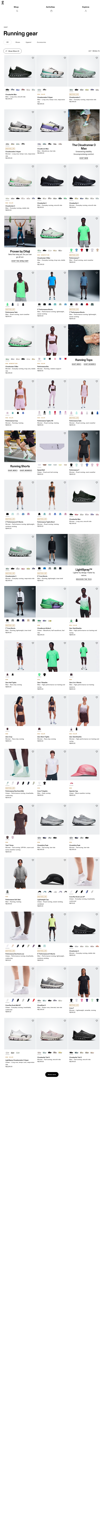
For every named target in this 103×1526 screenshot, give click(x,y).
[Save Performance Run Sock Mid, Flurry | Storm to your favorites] (33, 752)
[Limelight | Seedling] (87, 89)
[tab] (17, 10)
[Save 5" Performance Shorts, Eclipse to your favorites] (65, 273)
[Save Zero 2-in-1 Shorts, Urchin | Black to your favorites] (97, 643)
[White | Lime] (49, 620)
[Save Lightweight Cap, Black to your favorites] (65, 860)
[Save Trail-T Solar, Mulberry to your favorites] (33, 806)
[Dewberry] (76, 304)
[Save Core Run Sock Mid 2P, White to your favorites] (33, 969)
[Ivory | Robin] (28, 198)
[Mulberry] (7, 837)
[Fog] (65, 465)
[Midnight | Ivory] (12, 89)
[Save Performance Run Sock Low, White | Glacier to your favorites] (33, 914)
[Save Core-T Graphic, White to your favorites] (65, 752)
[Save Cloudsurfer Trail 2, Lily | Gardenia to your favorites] (65, 1021)
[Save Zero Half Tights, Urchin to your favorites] (33, 643)
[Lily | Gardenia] (39, 1052)
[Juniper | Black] (44, 837)
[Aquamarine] (55, 304)
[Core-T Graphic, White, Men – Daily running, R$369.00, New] (52, 764)
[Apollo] (49, 568)
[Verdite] (71, 620)
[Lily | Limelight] (12, 143)
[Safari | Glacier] (87, 1052)
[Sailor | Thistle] (92, 514)
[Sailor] (60, 358)
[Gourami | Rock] (76, 250)
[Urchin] (7, 674)
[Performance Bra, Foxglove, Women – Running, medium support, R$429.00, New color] (52, 340)
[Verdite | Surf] (65, 198)
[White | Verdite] (39, 250)
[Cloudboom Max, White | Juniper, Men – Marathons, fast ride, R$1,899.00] (52, 125)
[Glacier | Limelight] (76, 198)
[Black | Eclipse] (7, 89)
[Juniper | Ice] (55, 1000)
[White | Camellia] (76, 514)
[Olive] (92, 304)
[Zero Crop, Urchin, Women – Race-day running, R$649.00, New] (20, 710)
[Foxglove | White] (71, 729)
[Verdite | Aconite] (39, 620)
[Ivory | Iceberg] (55, 198)
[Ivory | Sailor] (81, 198)
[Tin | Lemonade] (33, 783)
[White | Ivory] (81, 946)
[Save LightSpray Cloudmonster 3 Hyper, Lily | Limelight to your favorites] (33, 1021)
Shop (6, 27)
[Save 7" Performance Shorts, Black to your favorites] (97, 273)
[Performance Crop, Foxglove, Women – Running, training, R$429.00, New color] (20, 394)
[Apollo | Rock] (39, 837)
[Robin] (87, 304)
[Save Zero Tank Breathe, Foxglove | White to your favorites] (97, 697)
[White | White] (28, 89)
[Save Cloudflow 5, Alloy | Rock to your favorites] (65, 969)
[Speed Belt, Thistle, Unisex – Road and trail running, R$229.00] (52, 446)
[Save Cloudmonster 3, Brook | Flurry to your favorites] (97, 58)
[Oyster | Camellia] (92, 946)
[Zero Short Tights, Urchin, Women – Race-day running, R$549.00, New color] (52, 710)
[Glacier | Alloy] (12, 198)
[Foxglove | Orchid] (71, 413)
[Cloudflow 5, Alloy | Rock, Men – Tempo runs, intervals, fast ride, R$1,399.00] (52, 981)
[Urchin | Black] (71, 674)
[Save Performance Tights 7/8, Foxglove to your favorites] (65, 381)
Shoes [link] (17, 42)
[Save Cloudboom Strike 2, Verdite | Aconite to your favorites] (65, 589)
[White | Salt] (18, 358)
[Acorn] (44, 465)
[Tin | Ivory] (81, 89)
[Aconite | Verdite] (44, 620)
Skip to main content (92, 1)
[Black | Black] (76, 89)
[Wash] (49, 465)
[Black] (44, 304)
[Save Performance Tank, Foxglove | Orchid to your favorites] (97, 381)
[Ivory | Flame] (23, 198)
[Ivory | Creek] (87, 198)
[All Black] (49, 143)
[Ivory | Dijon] (55, 250)
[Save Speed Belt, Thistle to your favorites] (65, 433)
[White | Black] (55, 143)
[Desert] (28, 620)
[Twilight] (23, 620)
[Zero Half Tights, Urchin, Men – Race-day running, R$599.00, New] (20, 656)
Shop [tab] (16, 7)
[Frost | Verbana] (12, 358)
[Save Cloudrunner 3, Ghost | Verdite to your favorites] (33, 166)
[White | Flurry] (44, 143)
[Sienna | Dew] (23, 89)
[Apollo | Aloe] (49, 837)
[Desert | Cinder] (97, 250)
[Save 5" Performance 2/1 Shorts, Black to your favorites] (65, 914)
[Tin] (60, 304)
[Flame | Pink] (33, 1000)
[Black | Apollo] (12, 1052)
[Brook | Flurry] (71, 89)
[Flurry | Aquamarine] (76, 413)
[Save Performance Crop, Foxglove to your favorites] (33, 381)
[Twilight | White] (92, 89)
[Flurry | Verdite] (18, 1052)
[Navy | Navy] (28, 783)
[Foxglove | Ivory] (87, 514)
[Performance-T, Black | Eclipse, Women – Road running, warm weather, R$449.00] (84, 446)
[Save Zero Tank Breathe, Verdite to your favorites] (97, 589)
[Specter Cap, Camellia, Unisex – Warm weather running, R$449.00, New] (84, 764)
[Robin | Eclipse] (81, 250)
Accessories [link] (41, 42)
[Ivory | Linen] (60, 1000)
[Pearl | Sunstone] (12, 946)
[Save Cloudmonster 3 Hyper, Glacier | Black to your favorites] (33, 112)
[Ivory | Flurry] (39, 89)
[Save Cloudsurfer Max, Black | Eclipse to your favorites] (33, 58)
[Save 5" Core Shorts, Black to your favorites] (65, 537)
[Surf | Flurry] (97, 198)
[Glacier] (55, 465)
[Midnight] (49, 304)
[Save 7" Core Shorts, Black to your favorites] (33, 589)
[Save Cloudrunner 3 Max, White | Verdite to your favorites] (65, 219)
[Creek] (92, 1000)
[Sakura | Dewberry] (81, 413)
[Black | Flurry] (60, 198)
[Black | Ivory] (44, 89)
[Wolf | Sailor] (18, 89)
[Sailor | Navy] (87, 465)
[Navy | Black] (12, 304)
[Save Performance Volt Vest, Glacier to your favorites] (33, 860)
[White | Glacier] (49, 250)
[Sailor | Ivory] (33, 198)
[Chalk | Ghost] (81, 1052)
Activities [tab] (50, 7)
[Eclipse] (39, 304)
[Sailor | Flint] (87, 891)
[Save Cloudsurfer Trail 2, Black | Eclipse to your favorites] (97, 1021)
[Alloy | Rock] (39, 1000)
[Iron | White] (12, 674)
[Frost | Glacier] (76, 946)
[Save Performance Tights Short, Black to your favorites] (65, 483)
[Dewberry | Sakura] (18, 783)
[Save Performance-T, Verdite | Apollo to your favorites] (97, 219)
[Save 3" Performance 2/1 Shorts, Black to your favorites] (33, 483)
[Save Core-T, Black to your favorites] (97, 969)
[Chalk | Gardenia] (44, 1052)
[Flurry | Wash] (44, 1000)
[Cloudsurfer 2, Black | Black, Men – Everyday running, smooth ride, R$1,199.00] (52, 179)
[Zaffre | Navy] (97, 413)
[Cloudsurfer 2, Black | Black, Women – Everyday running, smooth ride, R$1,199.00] (84, 179)
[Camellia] (71, 783)
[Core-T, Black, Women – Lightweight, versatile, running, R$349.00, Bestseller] (84, 981)
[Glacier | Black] (7, 143)
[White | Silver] (92, 250)
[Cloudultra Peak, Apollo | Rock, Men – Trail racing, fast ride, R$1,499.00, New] (52, 819)
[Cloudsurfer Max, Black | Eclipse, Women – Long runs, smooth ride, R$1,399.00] (84, 495)
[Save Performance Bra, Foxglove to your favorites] (65, 327)
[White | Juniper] (39, 143)
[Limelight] (60, 465)
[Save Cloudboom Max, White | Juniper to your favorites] (65, 112)
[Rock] (65, 891)
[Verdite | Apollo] (71, 250)
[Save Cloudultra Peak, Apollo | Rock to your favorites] (65, 806)
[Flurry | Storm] (7, 783)
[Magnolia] (55, 358)
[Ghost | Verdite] (7, 198)
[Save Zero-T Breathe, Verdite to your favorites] (65, 643)
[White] (39, 783)
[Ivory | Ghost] (92, 1052)
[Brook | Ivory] (33, 89)
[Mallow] (60, 891)
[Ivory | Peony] (97, 514)
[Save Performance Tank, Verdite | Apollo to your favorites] (33, 273)
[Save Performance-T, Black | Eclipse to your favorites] (97, 433)
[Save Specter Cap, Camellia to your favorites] (97, 752)
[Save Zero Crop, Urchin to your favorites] (33, 697)
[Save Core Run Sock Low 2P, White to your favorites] (97, 860)
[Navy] (81, 304)
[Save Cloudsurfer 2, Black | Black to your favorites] (65, 166)
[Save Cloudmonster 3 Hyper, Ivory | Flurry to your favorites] (65, 58)
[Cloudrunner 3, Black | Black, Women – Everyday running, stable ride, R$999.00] (84, 927)
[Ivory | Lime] (60, 1052)
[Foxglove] (39, 358)
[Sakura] (65, 413)
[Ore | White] (49, 198)
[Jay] (44, 568)
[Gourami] (65, 304)
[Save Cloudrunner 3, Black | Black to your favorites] (97, 914)
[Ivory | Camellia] (23, 568)
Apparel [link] (28, 42)
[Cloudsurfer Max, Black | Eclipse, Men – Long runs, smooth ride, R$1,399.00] (20, 71)
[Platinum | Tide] (76, 1052)
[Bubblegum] (81, 1000)
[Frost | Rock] (60, 250)
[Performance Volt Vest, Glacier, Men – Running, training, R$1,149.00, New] (20, 873)
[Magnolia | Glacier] (97, 465)
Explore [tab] (85, 7)
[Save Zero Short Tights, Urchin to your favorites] (65, 697)
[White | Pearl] (60, 143)
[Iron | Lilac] (55, 1052)
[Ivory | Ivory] (44, 198)
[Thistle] (39, 465)
